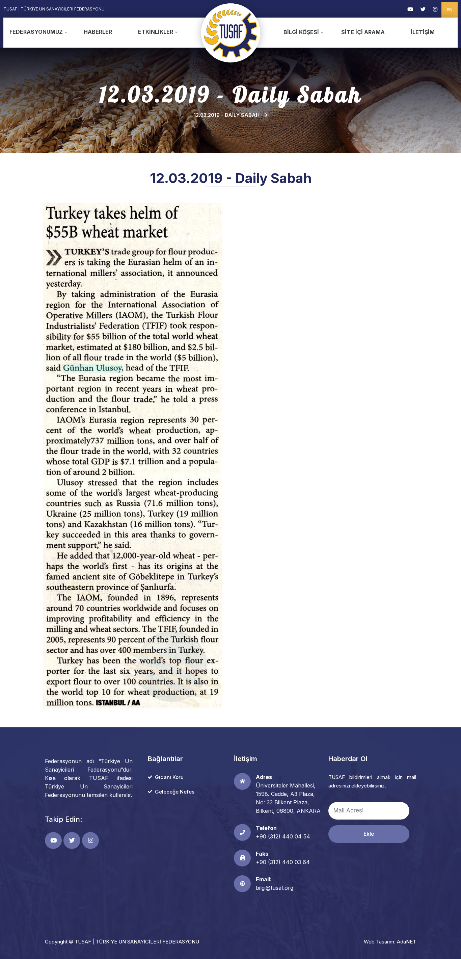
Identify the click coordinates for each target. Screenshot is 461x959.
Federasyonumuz (36, 31)
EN (449, 9)
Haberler (98, 31)
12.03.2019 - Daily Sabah (227, 115)
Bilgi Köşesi (301, 32)
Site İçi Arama (363, 32)
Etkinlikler (155, 31)
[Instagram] (435, 9)
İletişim (423, 32)
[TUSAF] (230, 32)
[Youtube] (410, 9)
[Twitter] (423, 9)
